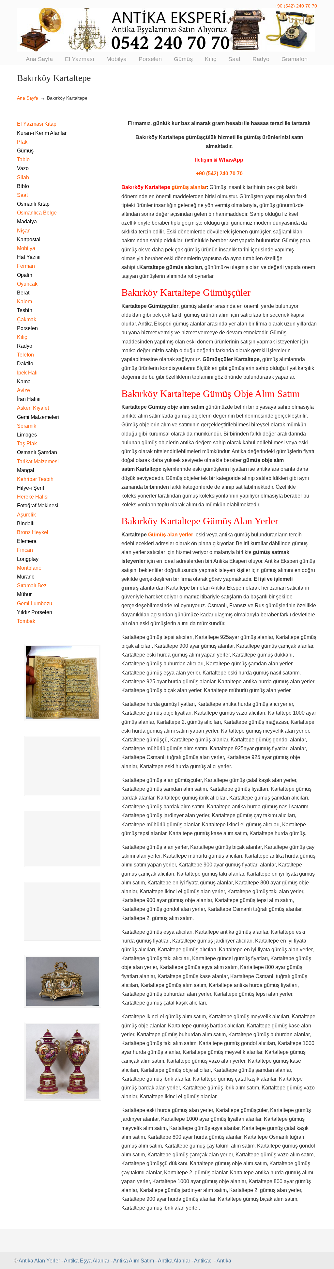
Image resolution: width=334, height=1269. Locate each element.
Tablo (23, 159)
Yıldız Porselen (34, 612)
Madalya (27, 221)
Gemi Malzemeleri (38, 417)
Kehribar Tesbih (35, 479)
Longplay (27, 559)
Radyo (24, 346)
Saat (22, 195)
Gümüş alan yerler (170, 534)
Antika (224, 1260)
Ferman (26, 266)
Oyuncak (27, 284)
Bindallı (26, 523)
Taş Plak (27, 443)
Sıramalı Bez (32, 585)
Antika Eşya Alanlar (86, 1260)
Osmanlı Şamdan (37, 452)
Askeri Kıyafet (33, 408)
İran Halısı (28, 399)
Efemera (27, 541)
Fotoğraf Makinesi (37, 505)
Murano (26, 576)
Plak (22, 142)
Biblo (23, 186)
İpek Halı (27, 372)
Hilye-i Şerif (30, 488)
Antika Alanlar (174, 1260)
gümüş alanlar (189, 187)
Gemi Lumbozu (34, 603)
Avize (23, 390)
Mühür (24, 594)
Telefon (25, 354)
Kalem (24, 301)
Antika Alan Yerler (39, 1260)
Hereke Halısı (33, 497)
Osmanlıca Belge (37, 212)
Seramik (26, 426)
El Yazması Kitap (36, 124)
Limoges (27, 434)
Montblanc (29, 568)
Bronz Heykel (32, 532)
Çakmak (26, 319)
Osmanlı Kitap (33, 204)
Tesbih (24, 310)
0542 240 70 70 (167, 30)
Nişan (24, 230)
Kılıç (22, 337)
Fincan (25, 550)
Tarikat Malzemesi (38, 461)
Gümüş (25, 150)
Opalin (24, 275)
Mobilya (26, 248)
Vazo (23, 168)
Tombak (26, 621)
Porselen (27, 328)
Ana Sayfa (27, 98)
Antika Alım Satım (133, 1260)
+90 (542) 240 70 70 (296, 5)
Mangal (25, 470)
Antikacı (203, 1260)
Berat (23, 292)
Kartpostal (28, 239)
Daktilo (25, 363)
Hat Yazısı (28, 257)
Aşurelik (26, 514)
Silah (23, 177)
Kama (24, 381)
